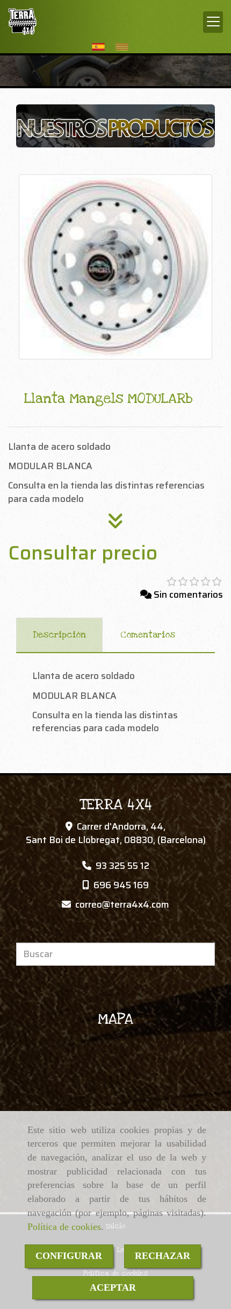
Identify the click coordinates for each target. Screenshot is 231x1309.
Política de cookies (64, 1226)
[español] (101, 47)
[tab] (59, 635)
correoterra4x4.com (122, 904)
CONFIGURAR (68, 1255)
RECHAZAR (162, 1255)
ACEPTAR (113, 1287)
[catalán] (125, 47)
